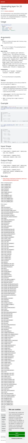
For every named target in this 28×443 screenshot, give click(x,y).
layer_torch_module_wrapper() (8, 395)
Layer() (3, 205)
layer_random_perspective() (8, 351)
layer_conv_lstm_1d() (6, 251)
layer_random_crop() (6, 338)
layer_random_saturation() (7, 356)
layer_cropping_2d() (6, 185)
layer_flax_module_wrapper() (8, 279)
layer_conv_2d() (5, 244)
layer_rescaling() (5, 365)
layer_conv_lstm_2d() (6, 252)
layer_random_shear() (6, 359)
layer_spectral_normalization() (9, 384)
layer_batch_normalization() (8, 233)
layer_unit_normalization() (8, 396)
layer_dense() (4, 262)
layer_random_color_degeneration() (9, 334)
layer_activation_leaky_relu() (8, 210)
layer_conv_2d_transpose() (7, 246)
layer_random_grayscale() (7, 346)
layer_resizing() (5, 368)
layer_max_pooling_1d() (7, 313)
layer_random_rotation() (7, 354)
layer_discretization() (7, 266)
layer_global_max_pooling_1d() (8, 288)
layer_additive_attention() (8, 219)
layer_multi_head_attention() (8, 324)
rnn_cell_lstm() (5, 407)
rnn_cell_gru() (4, 406)
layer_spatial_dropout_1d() (8, 379)
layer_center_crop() (6, 238)
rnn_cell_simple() (5, 409)
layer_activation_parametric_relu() (10, 212)
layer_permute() (5, 190)
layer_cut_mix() (5, 260)
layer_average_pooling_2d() (8, 230)
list (7, 27)
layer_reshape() (5, 193)
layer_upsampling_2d (9, 124)
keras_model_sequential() (10, 86)
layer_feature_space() (6, 276)
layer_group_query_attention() (8, 295)
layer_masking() (5, 310)
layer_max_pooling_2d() (7, 315)
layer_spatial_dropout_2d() (8, 381)
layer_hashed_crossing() (7, 298)
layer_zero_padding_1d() (7, 198)
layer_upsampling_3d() (6, 196)
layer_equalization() (6, 274)
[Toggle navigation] (25, 2)
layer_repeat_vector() (6, 192)
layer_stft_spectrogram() (7, 385)
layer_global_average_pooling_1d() (9, 284)
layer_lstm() (4, 309)
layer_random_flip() (6, 343)
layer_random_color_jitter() (8, 335)
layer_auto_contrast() (6, 226)
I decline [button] (17, 435)
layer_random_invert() (6, 349)
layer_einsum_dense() (6, 271)
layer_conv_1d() (5, 241)
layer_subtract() (5, 388)
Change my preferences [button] (16, 438)
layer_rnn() (4, 371)
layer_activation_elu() (7, 208)
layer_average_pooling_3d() (8, 232)
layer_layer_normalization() (8, 307)
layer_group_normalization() (8, 293)
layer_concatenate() (6, 240)
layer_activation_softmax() (8, 215)
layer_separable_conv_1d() (7, 373)
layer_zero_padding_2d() (7, 200)
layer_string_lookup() (6, 387)
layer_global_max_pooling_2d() (8, 290)
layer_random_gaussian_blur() (8, 345)
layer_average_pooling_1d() (8, 229)
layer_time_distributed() (7, 393)
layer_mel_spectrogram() (7, 320)
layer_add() (4, 218)
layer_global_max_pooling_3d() (8, 291)
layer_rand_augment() (6, 331)
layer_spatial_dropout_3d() (8, 382)
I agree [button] (16, 433)
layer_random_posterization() (8, 352)
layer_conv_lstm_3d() (6, 254)
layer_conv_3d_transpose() (7, 249)
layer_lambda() (4, 305)
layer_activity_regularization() (9, 216)
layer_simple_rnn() (5, 376)
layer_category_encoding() (7, 237)
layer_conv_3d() (5, 248)
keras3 (3, 2)
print (2, 108)
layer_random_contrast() (7, 337)
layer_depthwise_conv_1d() (7, 263)
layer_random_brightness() (7, 332)
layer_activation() (5, 207)
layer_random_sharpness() (7, 357)
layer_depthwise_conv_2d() (7, 265)
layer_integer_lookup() (7, 302)
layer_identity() (5, 301)
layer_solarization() (6, 377)
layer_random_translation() (8, 360)
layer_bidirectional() (6, 235)
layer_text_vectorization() (8, 390)
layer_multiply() (5, 326)
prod (15, 107)
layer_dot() (4, 268)
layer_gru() (4, 296)
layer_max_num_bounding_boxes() (9, 312)
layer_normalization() (6, 327)
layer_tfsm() (4, 392)
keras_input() (7, 94)
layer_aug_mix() (5, 224)
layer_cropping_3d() (6, 187)
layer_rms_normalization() (7, 370)
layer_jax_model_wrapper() (7, 304)
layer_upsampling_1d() (6, 195)
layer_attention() (5, 222)
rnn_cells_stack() (5, 410)
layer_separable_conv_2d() (7, 374)
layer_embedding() (5, 273)
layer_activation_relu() (7, 213)
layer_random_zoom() (6, 362)
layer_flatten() (5, 189)
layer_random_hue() (5, 348)
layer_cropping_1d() (6, 184)
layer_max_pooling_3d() (7, 316)
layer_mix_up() (4, 323)
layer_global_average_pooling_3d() (9, 287)
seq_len (11, 107)
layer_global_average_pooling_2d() (9, 285)
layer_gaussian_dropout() (7, 280)
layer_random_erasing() (7, 341)
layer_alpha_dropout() (6, 221)
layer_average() (5, 227)
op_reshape (6, 107)
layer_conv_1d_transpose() (7, 243)
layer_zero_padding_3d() (7, 201)
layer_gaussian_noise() (7, 282)
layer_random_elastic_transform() (9, 340)
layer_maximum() (5, 318)
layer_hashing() (5, 299)
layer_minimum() (5, 321)
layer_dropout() (5, 269)
